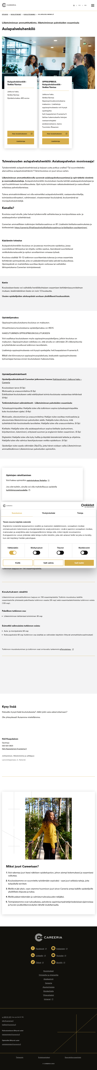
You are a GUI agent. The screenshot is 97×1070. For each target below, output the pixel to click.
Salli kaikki (79, 563)
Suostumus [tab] (17, 513)
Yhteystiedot (48, 995)
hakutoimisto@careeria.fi (11, 1034)
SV (79, 5)
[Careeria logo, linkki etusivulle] (9, 5)
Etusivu (5, 14)
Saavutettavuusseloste (73, 1057)
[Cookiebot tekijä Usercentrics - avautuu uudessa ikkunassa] (83, 506)
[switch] (36, 553)
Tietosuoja (19, 1057)
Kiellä (17, 563)
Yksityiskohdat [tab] (48, 513)
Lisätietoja (21, 141)
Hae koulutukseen (19, 134)
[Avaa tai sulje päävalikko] (92, 5)
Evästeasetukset (44, 1057)
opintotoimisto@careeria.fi (11, 1044)
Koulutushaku (29, 14)
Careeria (48, 983)
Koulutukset (16, 14)
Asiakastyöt (48, 979)
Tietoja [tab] (80, 513)
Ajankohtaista (48, 987)
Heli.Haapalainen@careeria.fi (14, 749)
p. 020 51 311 (6, 1017)
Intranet (47, 999)
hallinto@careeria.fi (9, 1025)
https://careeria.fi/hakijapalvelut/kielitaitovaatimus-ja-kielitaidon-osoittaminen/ (51, 227)
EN (85, 5)
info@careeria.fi (7, 1021)
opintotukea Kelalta (37, 480)
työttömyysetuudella (17, 490)
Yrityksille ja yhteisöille (48, 975)
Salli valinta (48, 563)
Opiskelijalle (48, 991)
